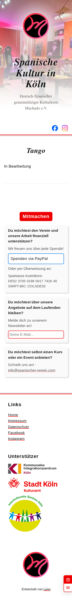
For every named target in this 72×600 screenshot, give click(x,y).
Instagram (16, 439)
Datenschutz (18, 427)
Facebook (16, 433)
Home (13, 415)
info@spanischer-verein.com (31, 370)
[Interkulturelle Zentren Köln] (25, 532)
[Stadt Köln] (32, 493)
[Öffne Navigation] (68, 588)
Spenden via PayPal (29, 258)
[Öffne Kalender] (68, 580)
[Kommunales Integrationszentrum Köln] (32, 475)
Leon (47, 589)
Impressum (17, 421)
